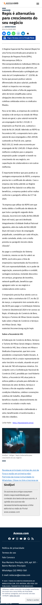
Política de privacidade (13, 548)
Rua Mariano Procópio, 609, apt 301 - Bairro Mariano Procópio (19, 564)
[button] (4, 33)
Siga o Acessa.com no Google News (20, 38)
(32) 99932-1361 (20, 570)
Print (28, 33)
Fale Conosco (8, 557)
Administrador (10, 27)
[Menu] (38, 3)
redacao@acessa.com (19, 575)
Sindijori (6, 10)
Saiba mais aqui (15, 596)
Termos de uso (9, 552)
